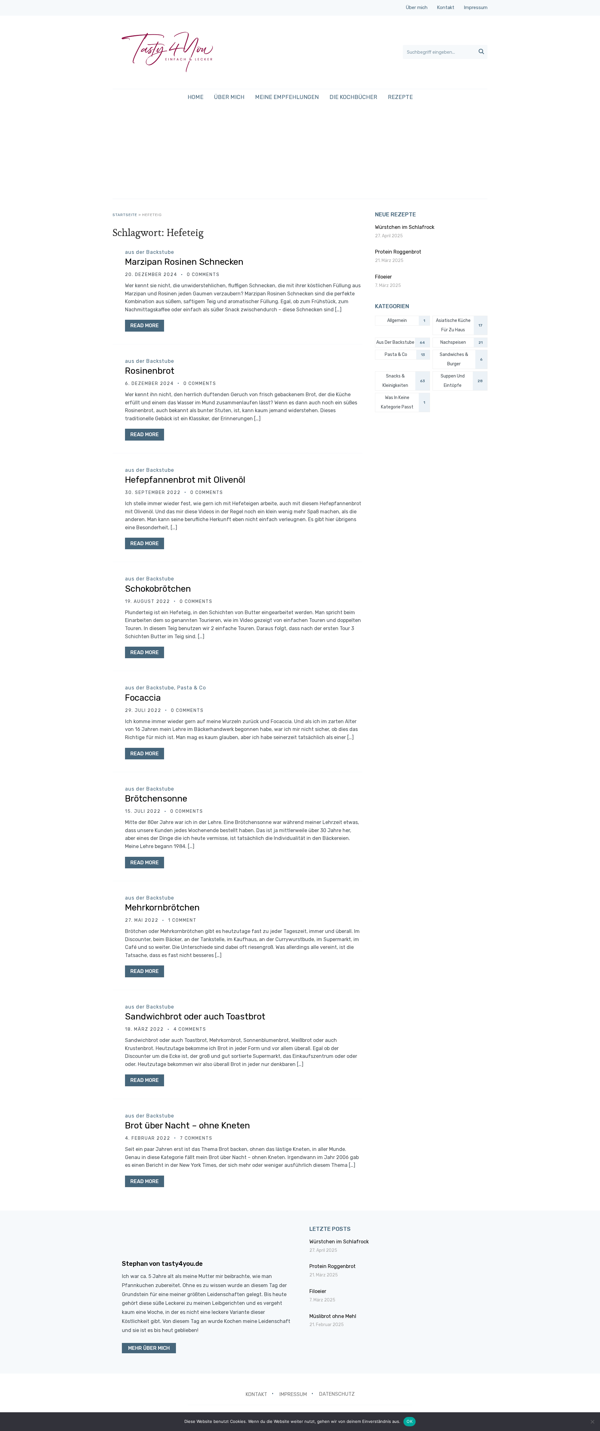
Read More (144, 325)
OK (409, 1421)
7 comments (196, 1138)
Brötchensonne (156, 798)
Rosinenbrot (149, 371)
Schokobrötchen (158, 589)
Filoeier (383, 277)
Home (195, 97)
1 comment (182, 920)
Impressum (476, 7)
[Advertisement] (300, 151)
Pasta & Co (191, 688)
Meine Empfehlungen (287, 97)
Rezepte (400, 97)
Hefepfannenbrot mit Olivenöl (185, 480)
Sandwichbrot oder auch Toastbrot (195, 1016)
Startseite (124, 215)
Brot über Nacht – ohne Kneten (187, 1125)
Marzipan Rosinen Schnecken (184, 262)
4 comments (189, 1029)
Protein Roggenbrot (398, 252)
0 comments (203, 274)
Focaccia (143, 698)
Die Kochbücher (353, 97)
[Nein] (592, 1422)
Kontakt (445, 7)
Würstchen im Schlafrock (404, 227)
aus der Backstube (149, 252)
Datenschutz (337, 1394)
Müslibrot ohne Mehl (332, 1316)
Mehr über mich (149, 1348)
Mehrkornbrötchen (162, 907)
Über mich (417, 7)
